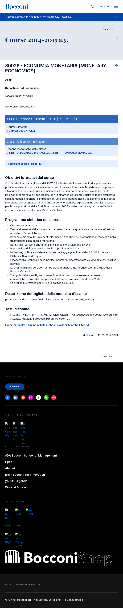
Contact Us (107, 29)
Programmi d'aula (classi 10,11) (26, 163)
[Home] (17, 6)
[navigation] (61, 17)
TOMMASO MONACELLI (21, 130)
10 (32, 106)
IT (108, 6)
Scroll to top (106, 356)
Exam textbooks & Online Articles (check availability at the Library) (47, 325)
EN (100, 6)
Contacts (14, 386)
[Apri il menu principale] (116, 6)
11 (37, 106)
